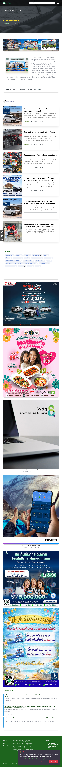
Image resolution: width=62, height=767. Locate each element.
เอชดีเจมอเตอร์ (17, 258)
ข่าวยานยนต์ (21, 742)
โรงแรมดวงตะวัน (40, 261)
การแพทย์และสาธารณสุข (27, 749)
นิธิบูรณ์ (30, 266)
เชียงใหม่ (18, 255)
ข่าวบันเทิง (21, 743)
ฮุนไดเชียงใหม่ (9, 255)
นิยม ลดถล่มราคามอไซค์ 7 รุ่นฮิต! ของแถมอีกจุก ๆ (40, 155)
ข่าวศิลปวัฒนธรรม (29, 743)
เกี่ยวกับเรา (5, 743)
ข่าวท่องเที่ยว (16, 745)
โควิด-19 (8, 258)
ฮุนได (49, 261)
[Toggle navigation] (58, 3)
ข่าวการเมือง (23, 745)
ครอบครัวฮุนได (48, 258)
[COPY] (2, 239)
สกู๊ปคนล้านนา (16, 748)
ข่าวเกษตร (15, 743)
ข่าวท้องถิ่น (15, 740)
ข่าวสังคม (29, 745)
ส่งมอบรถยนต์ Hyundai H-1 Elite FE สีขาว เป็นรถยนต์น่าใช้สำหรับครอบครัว (21, 263)
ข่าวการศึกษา (6, 23)
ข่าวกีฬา (15, 742)
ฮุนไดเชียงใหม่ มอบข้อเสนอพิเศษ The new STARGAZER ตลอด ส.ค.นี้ (38, 110)
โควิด (46, 255)
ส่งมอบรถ (27, 255)
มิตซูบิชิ (27, 258)
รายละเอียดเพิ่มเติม (42, 762)
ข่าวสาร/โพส (13, 11)
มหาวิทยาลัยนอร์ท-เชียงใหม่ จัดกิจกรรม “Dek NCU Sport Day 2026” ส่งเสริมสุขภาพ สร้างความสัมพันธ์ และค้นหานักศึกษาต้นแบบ (30, 718)
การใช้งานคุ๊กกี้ (6, 745)
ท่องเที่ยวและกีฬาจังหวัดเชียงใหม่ (13, 261)
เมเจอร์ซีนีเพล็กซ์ (37, 255)
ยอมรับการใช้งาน (53, 761)
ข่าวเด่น (26, 742)
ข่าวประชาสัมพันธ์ (17, 746)
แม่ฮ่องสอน (22, 266)
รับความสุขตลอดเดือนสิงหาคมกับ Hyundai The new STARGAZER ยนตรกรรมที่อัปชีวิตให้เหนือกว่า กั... (40, 202)
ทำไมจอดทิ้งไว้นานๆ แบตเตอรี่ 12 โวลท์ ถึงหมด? (39, 132)
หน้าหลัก (7, 11)
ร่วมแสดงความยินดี (28, 261)
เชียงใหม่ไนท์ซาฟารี (44, 263)
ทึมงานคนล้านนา (13, 89)
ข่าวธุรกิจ (21, 740)
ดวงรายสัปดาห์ (24, 748)
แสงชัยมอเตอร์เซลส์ (36, 258)
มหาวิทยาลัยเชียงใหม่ (11, 266)
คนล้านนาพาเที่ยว (17, 749)
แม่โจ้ (37, 266)
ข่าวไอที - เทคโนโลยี (26, 746)
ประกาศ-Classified (17, 751)
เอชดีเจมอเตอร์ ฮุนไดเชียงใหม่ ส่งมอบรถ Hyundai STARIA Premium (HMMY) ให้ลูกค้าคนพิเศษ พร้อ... (40, 225)
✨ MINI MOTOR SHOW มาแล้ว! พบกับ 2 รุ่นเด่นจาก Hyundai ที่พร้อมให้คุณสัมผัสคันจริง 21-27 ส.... (39, 179)
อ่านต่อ (19, 11)
